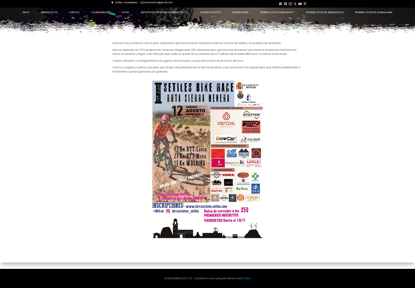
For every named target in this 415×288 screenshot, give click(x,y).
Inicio (26, 12)
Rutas (125, 12)
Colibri (246, 278)
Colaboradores (101, 12)
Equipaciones (240, 12)
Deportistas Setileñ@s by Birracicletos (165, 12)
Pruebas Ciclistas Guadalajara (373, 12)
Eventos (74, 12)
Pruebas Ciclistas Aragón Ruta (325, 12)
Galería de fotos (210, 12)
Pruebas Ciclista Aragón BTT (277, 12)
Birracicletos (49, 12)
